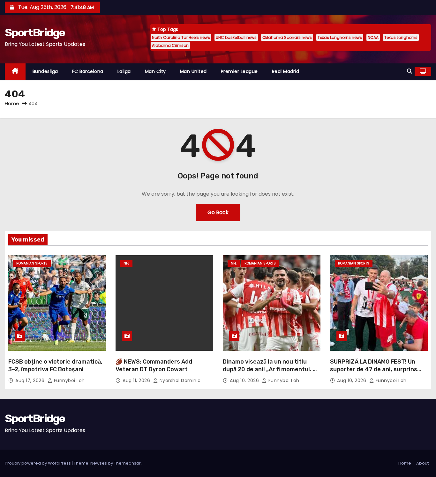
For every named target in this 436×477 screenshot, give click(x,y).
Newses (98, 463)
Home (12, 103)
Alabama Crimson (170, 45)
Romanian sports (32, 263)
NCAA (373, 37)
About (422, 463)
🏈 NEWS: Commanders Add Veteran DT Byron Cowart (154, 365)
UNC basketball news (236, 37)
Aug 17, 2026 (30, 380)
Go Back (218, 212)
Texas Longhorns (400, 37)
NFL (126, 263)
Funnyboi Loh (68, 380)
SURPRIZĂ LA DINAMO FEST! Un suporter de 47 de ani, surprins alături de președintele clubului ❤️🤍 (378, 373)
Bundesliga (45, 71)
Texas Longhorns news (340, 37)
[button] (409, 71)
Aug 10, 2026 (245, 380)
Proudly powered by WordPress (38, 463)
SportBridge (35, 32)
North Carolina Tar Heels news (181, 37)
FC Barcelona (87, 71)
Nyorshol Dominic (179, 380)
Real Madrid (285, 71)
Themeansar (127, 463)
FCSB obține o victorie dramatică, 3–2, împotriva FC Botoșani (55, 365)
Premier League (239, 71)
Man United (193, 71)
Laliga (124, 71)
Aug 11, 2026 (137, 380)
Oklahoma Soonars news (287, 37)
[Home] (15, 71)
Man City (155, 71)
